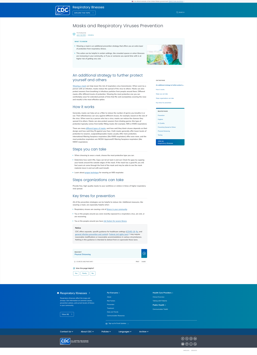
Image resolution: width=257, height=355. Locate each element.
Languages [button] (124, 331)
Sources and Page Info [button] (84, 262)
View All (65, 314)
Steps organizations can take (165, 98)
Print (137, 262)
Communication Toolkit (160, 309)
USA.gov (194, 350)
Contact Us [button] (65, 331)
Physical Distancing (164, 131)
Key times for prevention (163, 103)
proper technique (92, 172)
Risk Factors (111, 301)
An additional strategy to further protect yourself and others (170, 85)
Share (144, 262)
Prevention (161, 115)
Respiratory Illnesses (88, 7)
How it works (160, 89)
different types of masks (96, 128)
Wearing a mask (79, 86)
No (93, 273)
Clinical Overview (158, 297)
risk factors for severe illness (115, 221)
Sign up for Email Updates (117, 323)
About (109, 297)
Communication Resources (116, 316)
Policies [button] (105, 331)
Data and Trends (112, 312)
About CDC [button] (86, 331)
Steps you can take (162, 94)
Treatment (110, 308)
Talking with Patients (160, 301)
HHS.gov (186, 350)
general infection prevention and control (91, 234)
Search (181, 12)
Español (91, 35)
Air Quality (161, 123)
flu (137, 231)
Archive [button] (143, 331)
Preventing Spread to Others (167, 127)
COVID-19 (130, 231)
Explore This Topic (82, 13)
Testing (160, 135)
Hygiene (160, 119)
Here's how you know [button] (176, 1)
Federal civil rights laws (118, 234)
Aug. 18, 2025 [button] (81, 35)
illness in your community (117, 209)
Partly (84, 273)
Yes (76, 273)
